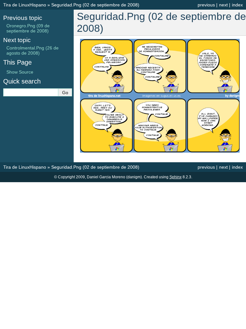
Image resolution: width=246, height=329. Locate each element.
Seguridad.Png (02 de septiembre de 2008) (95, 4)
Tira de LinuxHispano (24, 4)
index (237, 4)
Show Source (19, 72)
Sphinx (175, 177)
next (223, 4)
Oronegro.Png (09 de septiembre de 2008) (28, 28)
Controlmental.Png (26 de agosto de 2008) (32, 50)
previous (206, 4)
